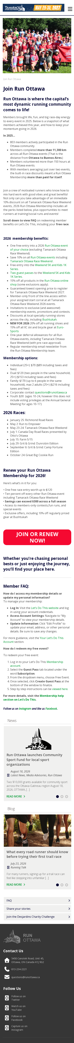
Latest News (18, 775)
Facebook (18, 1018)
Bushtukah (49, 319)
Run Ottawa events (43, 257)
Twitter (18, 998)
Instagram (19, 1027)
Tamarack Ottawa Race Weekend (31, 261)
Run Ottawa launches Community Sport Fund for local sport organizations (34, 759)
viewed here (60, 689)
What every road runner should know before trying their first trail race (37, 854)
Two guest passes (22, 273)
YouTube (18, 1007)
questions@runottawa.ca (25, 977)
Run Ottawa (55, 775)
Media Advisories (36, 775)
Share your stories (18, 909)
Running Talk (18, 867)
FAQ (9, 900)
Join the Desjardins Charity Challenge (31, 917)
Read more (15, 796)
